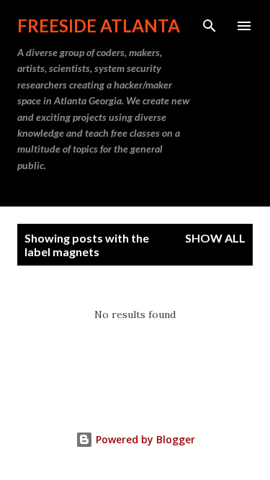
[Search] (209, 26)
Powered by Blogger (144, 439)
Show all (215, 238)
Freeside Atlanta (98, 25)
